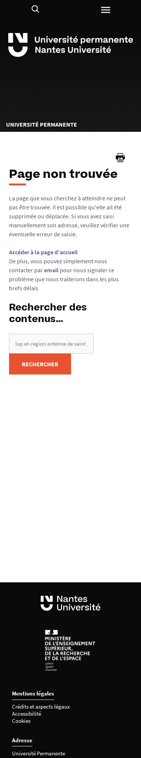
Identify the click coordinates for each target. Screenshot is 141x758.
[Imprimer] (120, 158)
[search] (51, 344)
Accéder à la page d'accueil (43, 252)
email (51, 270)
